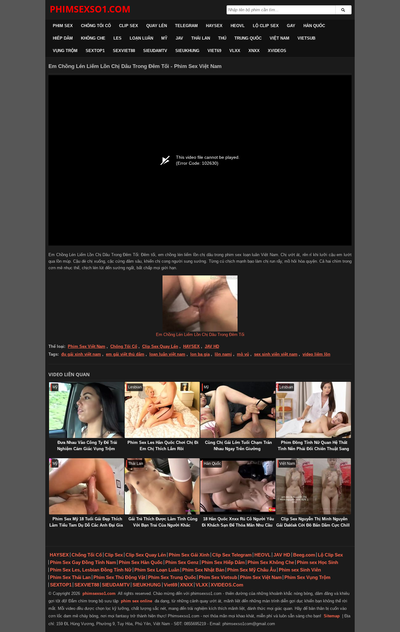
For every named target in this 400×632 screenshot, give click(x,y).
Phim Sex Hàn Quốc (140, 562)
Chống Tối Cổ (96, 25)
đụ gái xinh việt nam (81, 354)
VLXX (234, 50)
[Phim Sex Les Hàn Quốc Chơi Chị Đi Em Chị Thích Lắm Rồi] (162, 410)
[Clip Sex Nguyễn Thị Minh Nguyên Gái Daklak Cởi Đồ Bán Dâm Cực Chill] (313, 486)
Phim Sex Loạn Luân (156, 569)
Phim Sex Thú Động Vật (119, 577)
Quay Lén (156, 25)
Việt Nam (279, 38)
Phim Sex (63, 25)
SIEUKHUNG (187, 50)
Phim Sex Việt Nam (86, 346)
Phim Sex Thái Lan (70, 577)
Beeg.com (304, 554)
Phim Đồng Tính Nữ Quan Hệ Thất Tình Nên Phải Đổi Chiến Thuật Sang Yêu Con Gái (313, 448)
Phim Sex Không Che (271, 562)
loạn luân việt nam (167, 354)
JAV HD (212, 346)
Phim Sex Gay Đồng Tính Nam (83, 562)
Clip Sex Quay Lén (160, 346)
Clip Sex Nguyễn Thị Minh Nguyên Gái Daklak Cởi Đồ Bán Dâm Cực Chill (313, 522)
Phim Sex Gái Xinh (189, 554)
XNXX (254, 50)
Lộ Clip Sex (266, 25)
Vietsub (306, 38)
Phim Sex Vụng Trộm (307, 577)
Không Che (93, 38)
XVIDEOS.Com (227, 584)
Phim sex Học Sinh (317, 562)
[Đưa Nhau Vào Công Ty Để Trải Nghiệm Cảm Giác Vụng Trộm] (86, 410)
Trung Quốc (248, 38)
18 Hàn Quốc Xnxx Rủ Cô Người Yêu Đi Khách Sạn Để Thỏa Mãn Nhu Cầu (238, 522)
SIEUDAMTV (155, 50)
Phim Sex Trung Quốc (172, 577)
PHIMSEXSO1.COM (90, 9)
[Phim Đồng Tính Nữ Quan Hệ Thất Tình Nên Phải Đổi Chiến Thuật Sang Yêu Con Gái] (313, 410)
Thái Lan (200, 38)
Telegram (186, 25)
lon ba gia (200, 354)
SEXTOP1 (95, 50)
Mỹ (164, 38)
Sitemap (332, 616)
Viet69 (214, 50)
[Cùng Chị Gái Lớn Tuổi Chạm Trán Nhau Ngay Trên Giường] (238, 410)
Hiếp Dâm (63, 38)
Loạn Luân (141, 38)
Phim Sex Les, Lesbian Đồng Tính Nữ (91, 569)
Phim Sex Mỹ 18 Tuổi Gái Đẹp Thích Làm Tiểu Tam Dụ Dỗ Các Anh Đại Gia (86, 522)
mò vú (243, 354)
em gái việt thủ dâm (125, 354)
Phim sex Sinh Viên (300, 569)
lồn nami (223, 354)
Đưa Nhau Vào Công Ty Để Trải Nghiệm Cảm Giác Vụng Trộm (87, 445)
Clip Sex (128, 25)
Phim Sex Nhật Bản (203, 569)
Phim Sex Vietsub (218, 577)
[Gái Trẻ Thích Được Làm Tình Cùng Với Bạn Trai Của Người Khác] (162, 486)
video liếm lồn (316, 354)
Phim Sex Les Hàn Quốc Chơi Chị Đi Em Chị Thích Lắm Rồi (163, 445)
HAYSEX (214, 25)
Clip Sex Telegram (232, 554)
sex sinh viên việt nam (276, 354)
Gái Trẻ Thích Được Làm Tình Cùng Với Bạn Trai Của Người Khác (163, 522)
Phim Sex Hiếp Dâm (223, 562)
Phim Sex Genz (182, 562)
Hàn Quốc (314, 25)
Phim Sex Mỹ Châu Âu (251, 569)
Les (117, 38)
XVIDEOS (277, 50)
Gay (291, 25)
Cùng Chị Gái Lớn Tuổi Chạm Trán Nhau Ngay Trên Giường (238, 445)
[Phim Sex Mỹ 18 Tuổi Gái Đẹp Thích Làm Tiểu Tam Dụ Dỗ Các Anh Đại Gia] (86, 486)
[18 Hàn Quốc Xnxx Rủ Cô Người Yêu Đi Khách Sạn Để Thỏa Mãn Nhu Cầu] (238, 486)
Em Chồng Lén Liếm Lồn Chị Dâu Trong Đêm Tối (200, 334)
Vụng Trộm (65, 50)
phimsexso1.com (99, 593)
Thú (222, 38)
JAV (179, 38)
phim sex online (136, 601)
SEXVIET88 (124, 50)
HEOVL (238, 25)
